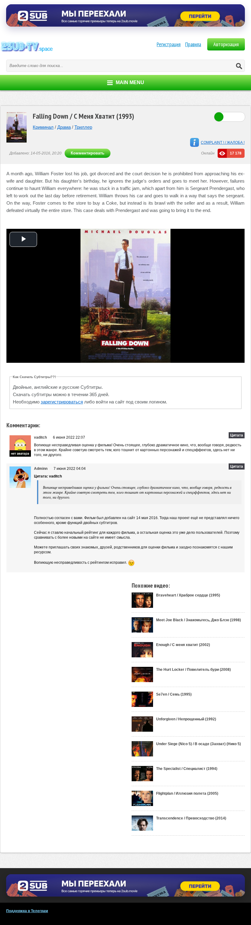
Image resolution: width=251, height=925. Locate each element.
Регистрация (169, 44)
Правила (193, 44)
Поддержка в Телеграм (27, 911)
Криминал (43, 127)
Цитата (236, 435)
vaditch (40, 437)
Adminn (40, 468)
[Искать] (239, 66)
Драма (64, 127)
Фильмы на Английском (46, 53)
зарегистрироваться (62, 401)
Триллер (83, 127)
